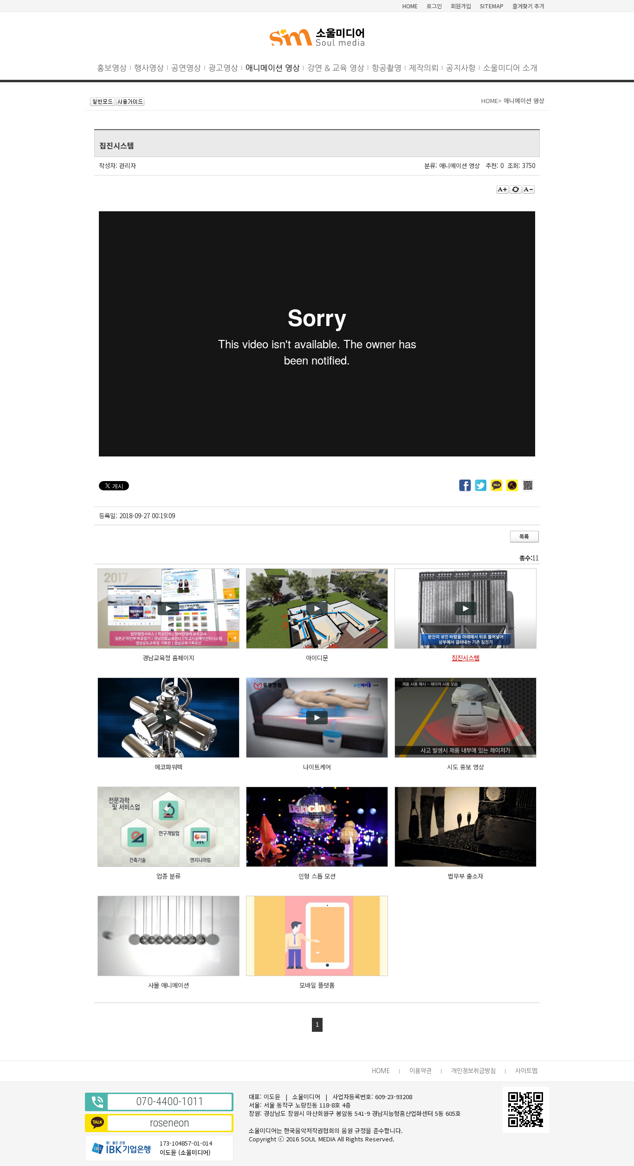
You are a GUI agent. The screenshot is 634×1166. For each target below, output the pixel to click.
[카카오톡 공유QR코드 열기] (497, 486)
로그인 (434, 6)
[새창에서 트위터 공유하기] (481, 486)
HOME (410, 6)
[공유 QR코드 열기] (528, 486)
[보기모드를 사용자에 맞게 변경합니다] (103, 101)
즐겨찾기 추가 (528, 6)
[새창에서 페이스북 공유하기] (465, 486)
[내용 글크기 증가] (502, 189)
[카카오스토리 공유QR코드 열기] (512, 486)
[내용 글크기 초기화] (515, 189)
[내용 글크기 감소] (528, 189)
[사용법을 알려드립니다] (130, 101)
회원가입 (461, 6)
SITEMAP (492, 6)
